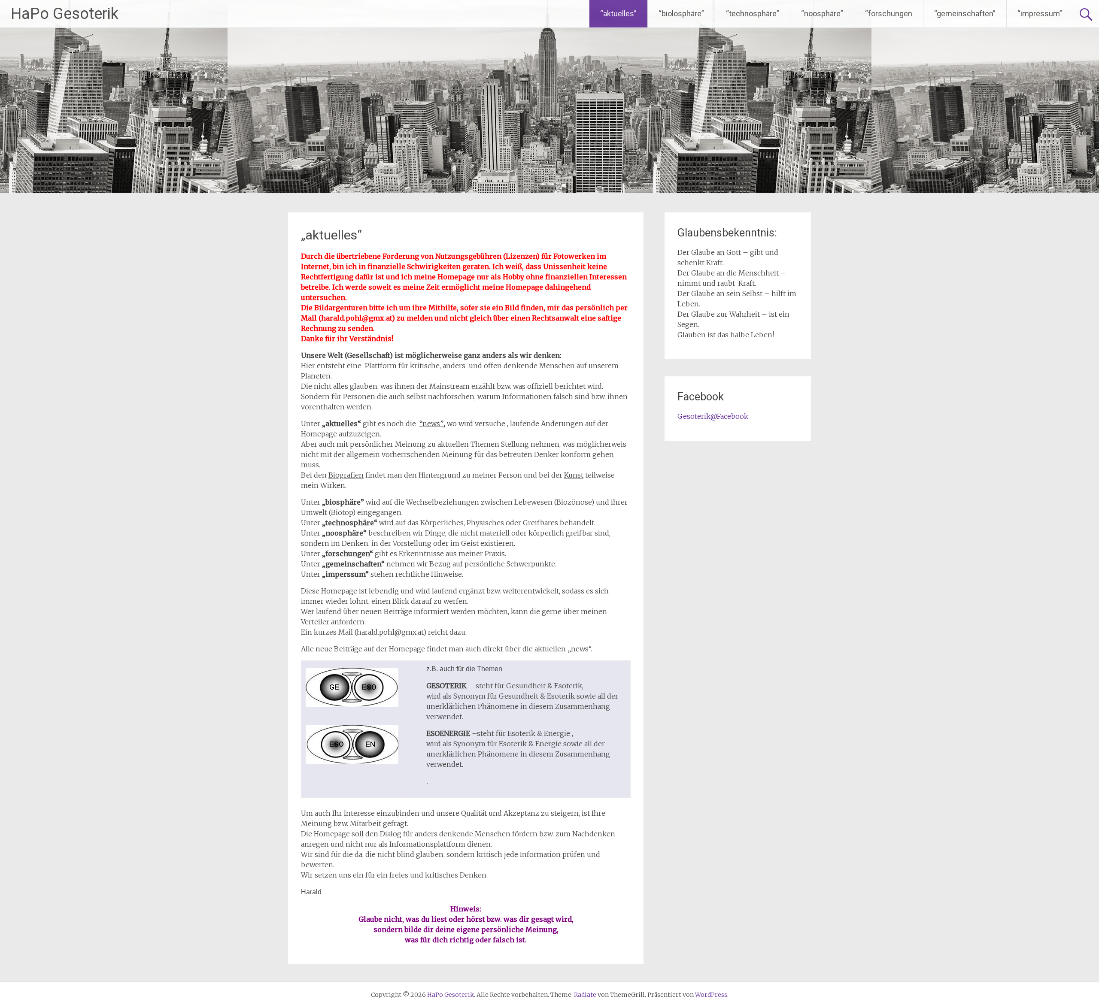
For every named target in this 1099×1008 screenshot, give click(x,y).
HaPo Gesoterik (64, 14)
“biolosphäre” (681, 13)
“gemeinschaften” (965, 13)
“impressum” (1039, 13)
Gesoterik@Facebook (712, 416)
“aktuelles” (618, 13)
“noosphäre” (822, 13)
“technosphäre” (752, 13)
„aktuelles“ (331, 234)
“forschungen (888, 13)
